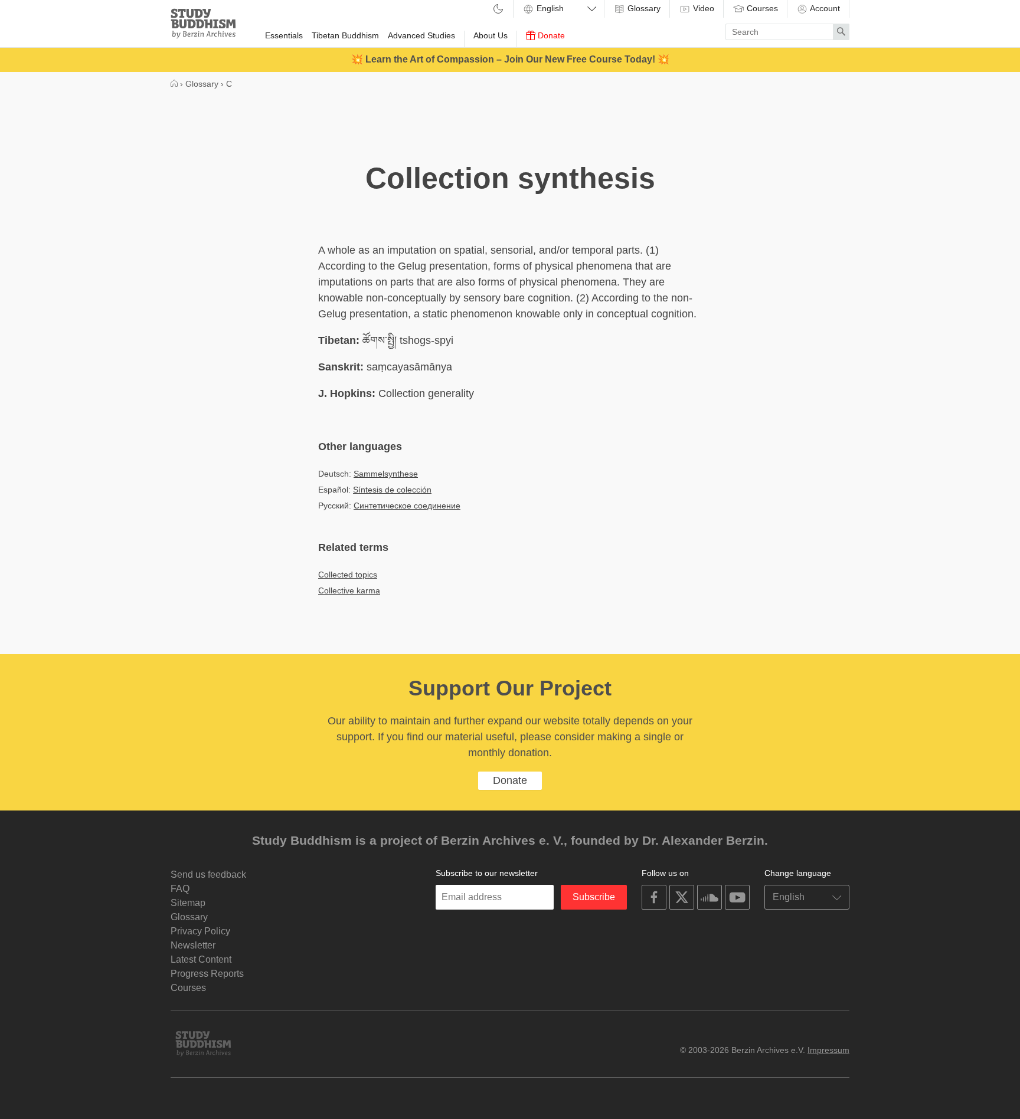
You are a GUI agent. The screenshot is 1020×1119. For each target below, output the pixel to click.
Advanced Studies (421, 35)
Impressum (828, 1050)
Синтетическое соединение (407, 505)
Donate (550, 35)
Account (824, 8)
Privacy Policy (200, 931)
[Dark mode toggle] (498, 9)
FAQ (180, 889)
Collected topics (347, 574)
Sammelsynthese (386, 473)
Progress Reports (207, 974)
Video (702, 8)
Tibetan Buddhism (345, 35)
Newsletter (193, 945)
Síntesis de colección (392, 489)
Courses (761, 8)
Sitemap (188, 903)
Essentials (284, 35)
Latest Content (201, 959)
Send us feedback (208, 874)
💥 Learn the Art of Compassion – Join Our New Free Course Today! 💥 (510, 59)
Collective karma (349, 590)
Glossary (643, 8)
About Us (490, 35)
